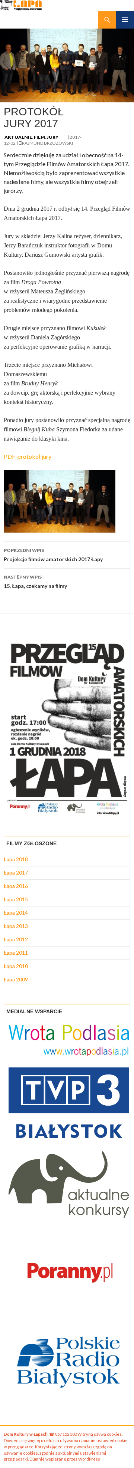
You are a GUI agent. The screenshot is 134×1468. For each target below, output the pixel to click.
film (39, 137)
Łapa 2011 (16, 952)
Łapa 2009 (16, 979)
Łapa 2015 (16, 899)
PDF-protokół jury (27, 456)
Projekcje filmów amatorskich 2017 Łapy (53, 554)
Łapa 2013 (16, 926)
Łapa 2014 (16, 912)
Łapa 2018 (16, 859)
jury (52, 137)
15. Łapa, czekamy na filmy (35, 581)
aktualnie (18, 137)
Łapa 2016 (16, 886)
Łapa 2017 (16, 872)
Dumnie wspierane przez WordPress (64, 1459)
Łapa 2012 (16, 939)
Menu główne (125, 20)
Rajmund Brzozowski (47, 143)
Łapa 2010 (16, 966)
